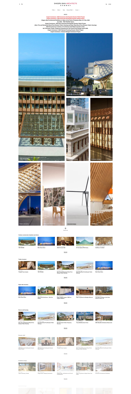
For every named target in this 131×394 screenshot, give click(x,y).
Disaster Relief (69, 10)
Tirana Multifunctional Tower (82, 322)
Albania (81, 321)
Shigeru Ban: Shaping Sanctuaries (45, 373)
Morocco (79, 296)
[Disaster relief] (101, 194)
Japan (21, 246)
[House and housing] (77, 129)
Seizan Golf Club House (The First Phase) (45, 298)
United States (61, 296)
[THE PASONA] (41, 97)
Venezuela (41, 346)
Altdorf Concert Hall (61, 247)
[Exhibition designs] (101, 129)
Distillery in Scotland (99, 247)
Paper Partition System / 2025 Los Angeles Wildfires (64, 298)
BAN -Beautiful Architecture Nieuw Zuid (103, 322)
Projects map (65, 230)
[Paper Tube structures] (53, 194)
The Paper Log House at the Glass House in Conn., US (102, 298)
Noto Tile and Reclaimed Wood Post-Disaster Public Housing (65, 272)
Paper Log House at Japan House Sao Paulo (84, 374)
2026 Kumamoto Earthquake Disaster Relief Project (26, 348)
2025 (38, 246)
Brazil (79, 372)
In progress (59, 246)
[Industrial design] (77, 194)
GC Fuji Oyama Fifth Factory (82, 247)
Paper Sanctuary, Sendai (23, 373)
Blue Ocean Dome (42, 247)
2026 (19, 246)
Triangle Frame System (23, 271)
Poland (60, 372)
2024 (38, 296)
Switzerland (63, 246)
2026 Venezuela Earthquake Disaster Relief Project (45, 348)
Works (58, 10)
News (64, 10)
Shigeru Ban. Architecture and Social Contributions (65, 374)
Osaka (43, 246)
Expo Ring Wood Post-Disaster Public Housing (84, 272)
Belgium (101, 321)
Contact (76, 10)
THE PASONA (21, 247)
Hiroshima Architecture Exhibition (102, 373)
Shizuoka (79, 246)
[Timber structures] (29, 194)
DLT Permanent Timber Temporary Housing (64, 323)
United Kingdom (102, 246)
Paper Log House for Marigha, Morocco (84, 297)
